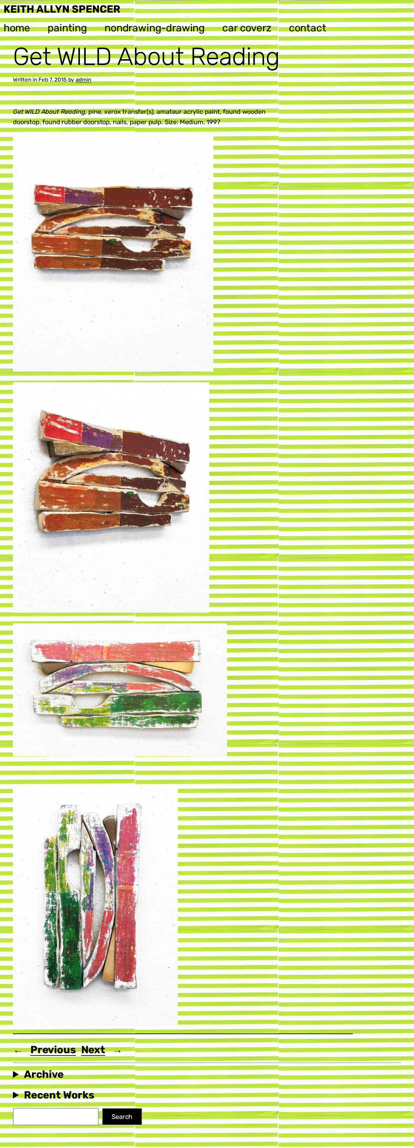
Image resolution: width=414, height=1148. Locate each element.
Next (93, 1050)
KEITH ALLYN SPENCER (62, 9)
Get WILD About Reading (146, 56)
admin (83, 79)
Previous (53, 1050)
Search (122, 1117)
